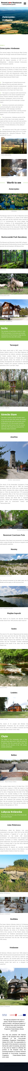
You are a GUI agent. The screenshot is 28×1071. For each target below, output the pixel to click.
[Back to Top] (24, 1068)
